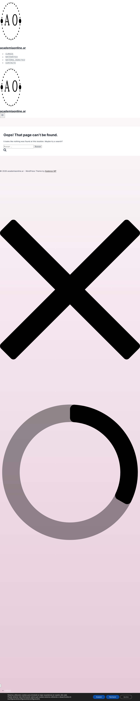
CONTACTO (10, 63)
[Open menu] (2, 115)
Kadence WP (50, 171)
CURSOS (9, 54)
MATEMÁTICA (11, 57)
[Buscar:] (19, 146)
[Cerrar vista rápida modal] (70, 401)
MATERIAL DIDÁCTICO (15, 60)
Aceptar (99, 697)
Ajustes (126, 697)
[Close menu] (0, 685)
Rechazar (112, 697)
